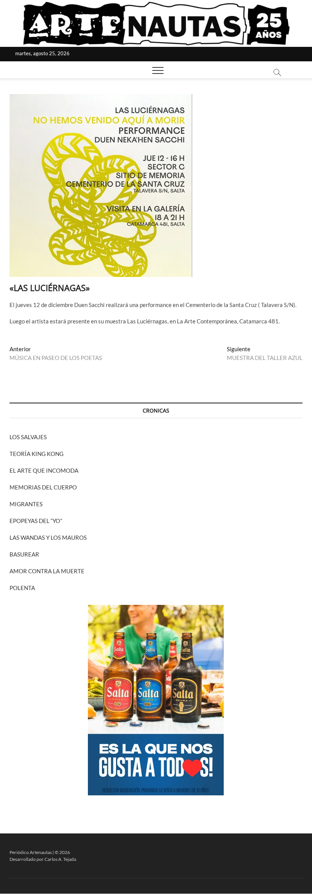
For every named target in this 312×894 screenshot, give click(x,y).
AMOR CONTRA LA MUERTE (47, 571)
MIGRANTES (26, 504)
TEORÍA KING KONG (37, 453)
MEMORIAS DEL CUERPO (43, 487)
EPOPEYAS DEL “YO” (36, 520)
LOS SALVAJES (28, 436)
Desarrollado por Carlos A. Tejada (43, 859)
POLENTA (22, 587)
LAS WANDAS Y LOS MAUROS (48, 537)
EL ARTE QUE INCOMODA (44, 470)
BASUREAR (24, 554)
